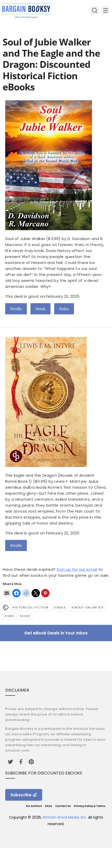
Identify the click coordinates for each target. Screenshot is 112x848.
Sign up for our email (77, 569)
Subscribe (21, 795)
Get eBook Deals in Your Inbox (56, 633)
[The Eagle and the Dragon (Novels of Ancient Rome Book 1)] (46, 465)
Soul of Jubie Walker (25, 238)
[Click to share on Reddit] (26, 593)
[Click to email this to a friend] (7, 593)
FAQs (48, 806)
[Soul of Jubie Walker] (48, 228)
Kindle (16, 308)
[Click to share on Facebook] (16, 593)
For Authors (34, 806)
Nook (40, 308)
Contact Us (63, 806)
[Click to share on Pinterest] (45, 593)
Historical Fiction (30, 607)
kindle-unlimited (87, 607)
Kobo (64, 308)
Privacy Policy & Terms (89, 806)
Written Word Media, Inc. (65, 817)
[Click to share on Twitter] (36, 593)
